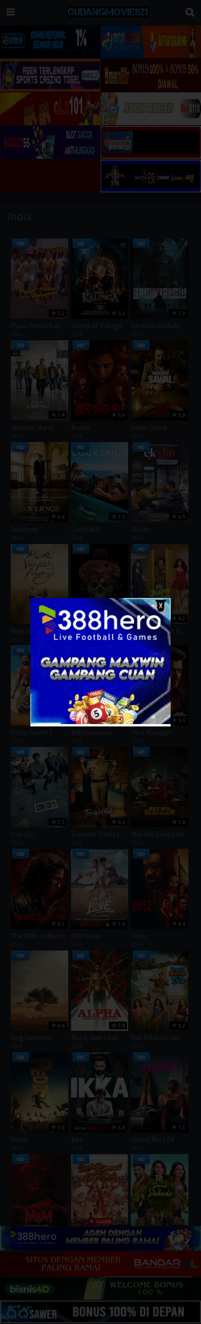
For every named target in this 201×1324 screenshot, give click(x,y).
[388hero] (100, 722)
